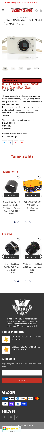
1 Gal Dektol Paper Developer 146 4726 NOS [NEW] (27, 338)
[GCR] (5, 428)
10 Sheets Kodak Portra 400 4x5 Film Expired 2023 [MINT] (26, 348)
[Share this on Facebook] (10, 142)
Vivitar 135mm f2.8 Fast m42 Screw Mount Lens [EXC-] (11, 267)
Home (19, 17)
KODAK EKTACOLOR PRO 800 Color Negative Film (32, 205)
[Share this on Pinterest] (16, 142)
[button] (14, 222)
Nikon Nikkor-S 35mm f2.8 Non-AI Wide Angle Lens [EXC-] (32, 267)
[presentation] (4, 196)
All (26, 17)
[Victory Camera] (22, 11)
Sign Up (22, 380)
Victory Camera (25, 425)
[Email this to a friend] (22, 142)
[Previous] (16, 63)
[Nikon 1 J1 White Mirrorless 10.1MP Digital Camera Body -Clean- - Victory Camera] (22, 45)
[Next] (28, 63)
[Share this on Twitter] (4, 142)
